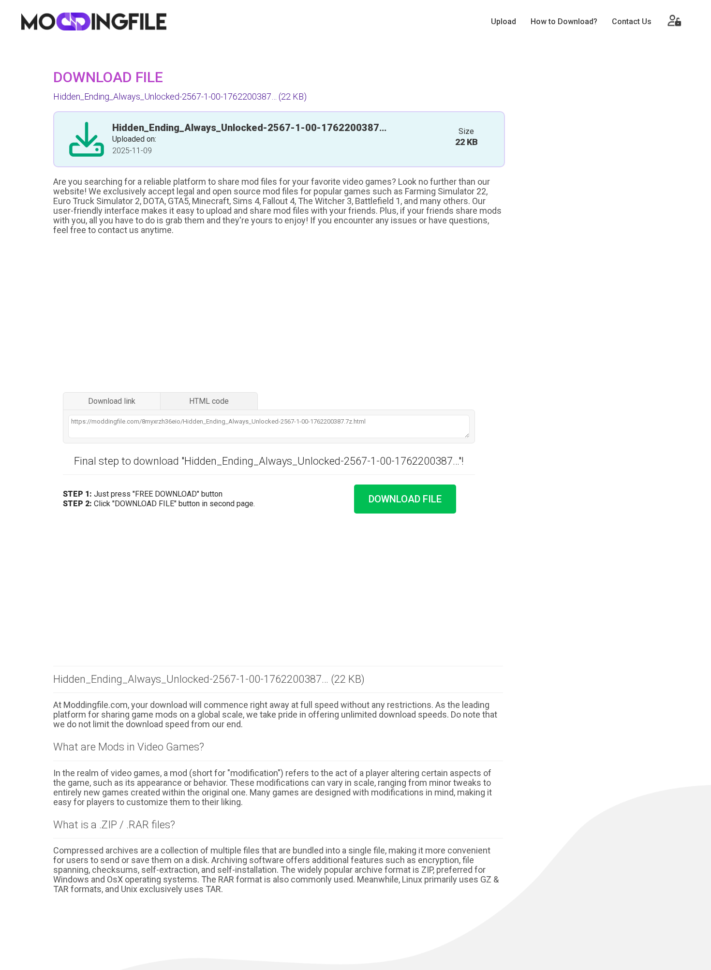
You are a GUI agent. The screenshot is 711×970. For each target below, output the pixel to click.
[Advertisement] (278, 314)
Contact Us (632, 21)
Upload (503, 21)
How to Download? (564, 21)
